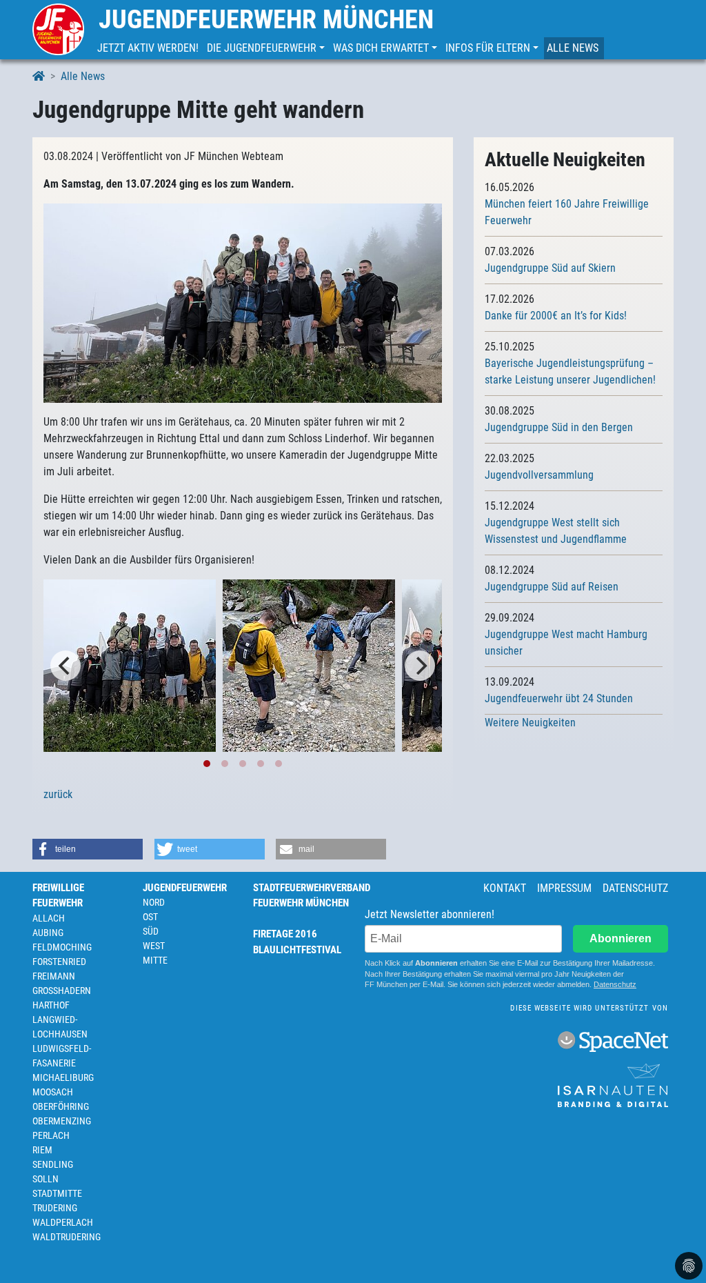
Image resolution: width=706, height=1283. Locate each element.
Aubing (47, 932)
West (154, 945)
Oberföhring (60, 1106)
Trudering (54, 1207)
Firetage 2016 (285, 934)
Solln (45, 1178)
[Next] (420, 665)
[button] (267, 48)
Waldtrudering (66, 1236)
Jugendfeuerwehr (185, 888)
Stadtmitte (57, 1193)
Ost (150, 916)
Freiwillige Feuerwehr (58, 896)
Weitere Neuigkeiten (530, 722)
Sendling (52, 1164)
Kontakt (504, 888)
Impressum (564, 888)
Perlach (51, 1135)
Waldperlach (62, 1222)
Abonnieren (620, 938)
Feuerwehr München (301, 903)
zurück (57, 794)
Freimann (53, 976)
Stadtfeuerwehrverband (311, 888)
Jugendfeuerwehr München (266, 19)
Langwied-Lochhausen (60, 1027)
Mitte (155, 960)
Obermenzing (61, 1120)
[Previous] (65, 665)
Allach (48, 918)
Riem (42, 1149)
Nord (154, 902)
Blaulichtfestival (297, 950)
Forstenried (59, 961)
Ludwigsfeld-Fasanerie (61, 1055)
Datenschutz (635, 888)
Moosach (52, 1091)
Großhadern (61, 990)
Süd (151, 931)
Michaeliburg (63, 1077)
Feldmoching (62, 947)
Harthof (51, 1005)
